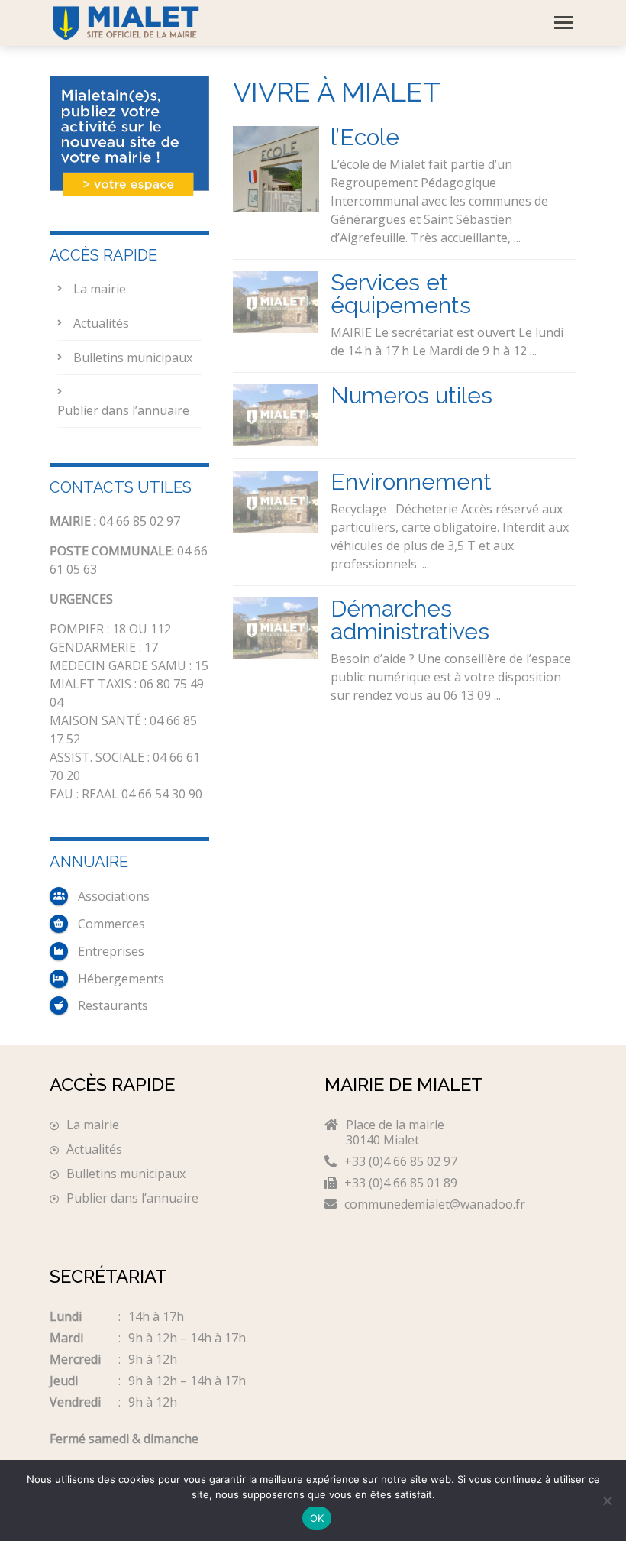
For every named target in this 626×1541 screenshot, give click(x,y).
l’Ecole (365, 137)
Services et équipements (401, 294)
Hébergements (121, 978)
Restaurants (113, 1005)
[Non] (607, 1500)
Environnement (411, 481)
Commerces (111, 923)
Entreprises (111, 951)
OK (317, 1518)
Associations (114, 896)
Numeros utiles (411, 395)
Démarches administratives (410, 620)
